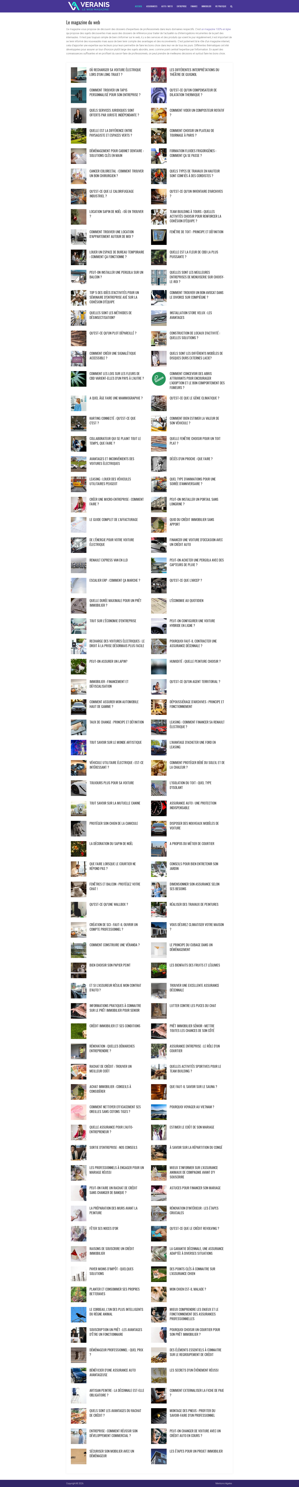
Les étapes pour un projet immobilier (196, 1451)
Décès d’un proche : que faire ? (191, 458)
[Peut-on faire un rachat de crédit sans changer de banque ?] (78, 1193)
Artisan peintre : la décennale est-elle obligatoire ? (117, 1392)
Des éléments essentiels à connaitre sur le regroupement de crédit (195, 1352)
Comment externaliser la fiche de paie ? (197, 1392)
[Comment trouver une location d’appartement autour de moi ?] (78, 237)
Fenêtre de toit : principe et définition (196, 231)
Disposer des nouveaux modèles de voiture (194, 825)
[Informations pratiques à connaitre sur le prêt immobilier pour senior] (78, 1011)
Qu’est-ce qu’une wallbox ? (109, 904)
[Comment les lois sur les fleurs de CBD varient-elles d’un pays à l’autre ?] (78, 379)
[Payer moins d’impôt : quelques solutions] (78, 1274)
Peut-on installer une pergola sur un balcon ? (116, 274)
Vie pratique (220, 6)
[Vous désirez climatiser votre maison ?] (159, 930)
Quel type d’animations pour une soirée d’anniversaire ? (193, 481)
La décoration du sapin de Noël (111, 843)
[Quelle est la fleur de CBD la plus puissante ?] (159, 257)
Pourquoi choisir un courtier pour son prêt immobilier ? (195, 1332)
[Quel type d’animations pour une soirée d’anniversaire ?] (159, 484)
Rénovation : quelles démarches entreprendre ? (112, 1048)
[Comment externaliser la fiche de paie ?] (159, 1395)
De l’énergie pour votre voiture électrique (112, 542)
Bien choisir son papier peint (110, 964)
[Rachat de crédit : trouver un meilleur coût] (78, 1071)
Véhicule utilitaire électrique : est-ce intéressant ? (117, 765)
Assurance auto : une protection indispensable (193, 805)
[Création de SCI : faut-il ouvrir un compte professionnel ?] (78, 930)
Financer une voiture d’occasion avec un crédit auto (196, 542)
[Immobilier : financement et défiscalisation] (78, 687)
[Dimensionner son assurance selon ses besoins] (159, 889)
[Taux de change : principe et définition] (78, 727)
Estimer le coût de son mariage (192, 1126)
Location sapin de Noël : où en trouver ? (116, 214)
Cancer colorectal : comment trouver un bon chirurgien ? (117, 173)
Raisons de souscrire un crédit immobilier (112, 1251)
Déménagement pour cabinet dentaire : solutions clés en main (117, 153)
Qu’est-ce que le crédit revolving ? (194, 1228)
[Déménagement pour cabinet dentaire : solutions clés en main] (78, 156)
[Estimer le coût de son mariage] (159, 1132)
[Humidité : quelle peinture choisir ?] (159, 666)
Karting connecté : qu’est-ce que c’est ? (113, 420)
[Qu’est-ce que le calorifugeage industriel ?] (78, 196)
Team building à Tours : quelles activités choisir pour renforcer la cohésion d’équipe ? (195, 216)
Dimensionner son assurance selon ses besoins (194, 886)
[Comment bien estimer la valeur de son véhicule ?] (159, 423)
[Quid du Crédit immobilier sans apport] (159, 525)
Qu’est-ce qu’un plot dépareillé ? (113, 332)
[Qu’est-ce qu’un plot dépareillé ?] (78, 338)
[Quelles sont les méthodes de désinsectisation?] (78, 318)
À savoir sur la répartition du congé (196, 1147)
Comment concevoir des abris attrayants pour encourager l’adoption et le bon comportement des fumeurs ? (197, 380)
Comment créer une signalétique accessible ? (113, 355)
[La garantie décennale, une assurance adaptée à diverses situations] (159, 1254)
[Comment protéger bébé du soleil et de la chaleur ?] (159, 768)
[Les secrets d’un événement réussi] (159, 1375)
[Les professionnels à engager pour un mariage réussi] (78, 1173)
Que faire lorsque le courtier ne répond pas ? (113, 866)
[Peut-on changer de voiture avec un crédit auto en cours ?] (159, 1436)
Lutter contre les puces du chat (193, 1005)
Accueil (138, 6)
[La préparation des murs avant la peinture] (78, 1213)
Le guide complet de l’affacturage (114, 519)
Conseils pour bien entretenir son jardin (194, 866)
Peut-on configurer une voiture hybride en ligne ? (192, 623)
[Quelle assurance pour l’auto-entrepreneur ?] (78, 1132)
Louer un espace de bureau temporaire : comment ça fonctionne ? (117, 254)
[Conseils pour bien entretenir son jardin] (159, 869)
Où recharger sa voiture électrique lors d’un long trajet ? (115, 72)
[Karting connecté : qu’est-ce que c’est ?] (78, 423)
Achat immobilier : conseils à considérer (110, 1089)
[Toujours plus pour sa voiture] (78, 788)
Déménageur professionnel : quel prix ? (116, 1352)
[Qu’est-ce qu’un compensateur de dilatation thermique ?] (159, 95)
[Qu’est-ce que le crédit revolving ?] (159, 1233)
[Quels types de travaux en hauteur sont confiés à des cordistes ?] (159, 176)
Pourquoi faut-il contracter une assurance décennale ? (193, 643)
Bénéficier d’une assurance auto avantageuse (113, 1372)
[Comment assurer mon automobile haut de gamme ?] (78, 707)
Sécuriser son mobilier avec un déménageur (112, 1453)
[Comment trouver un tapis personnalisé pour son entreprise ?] (78, 95)
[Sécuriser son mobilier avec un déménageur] (78, 1456)
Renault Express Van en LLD (109, 559)
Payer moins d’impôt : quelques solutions (111, 1271)
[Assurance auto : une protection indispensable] (159, 808)
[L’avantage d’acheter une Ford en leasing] (159, 747)
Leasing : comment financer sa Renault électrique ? (197, 724)
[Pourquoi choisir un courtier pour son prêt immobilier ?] (159, 1335)
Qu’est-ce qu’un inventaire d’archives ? (196, 193)
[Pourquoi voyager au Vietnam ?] (159, 1112)
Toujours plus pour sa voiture (112, 782)
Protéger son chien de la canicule (114, 823)
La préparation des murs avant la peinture (114, 1210)
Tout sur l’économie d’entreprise (113, 620)
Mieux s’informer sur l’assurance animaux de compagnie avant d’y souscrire (194, 1172)
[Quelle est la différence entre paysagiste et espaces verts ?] (78, 136)
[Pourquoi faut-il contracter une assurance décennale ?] (159, 646)
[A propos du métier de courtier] (159, 849)
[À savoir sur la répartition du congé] (159, 1152)
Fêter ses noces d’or (104, 1228)
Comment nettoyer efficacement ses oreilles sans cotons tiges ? (115, 1109)
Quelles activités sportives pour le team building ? (195, 1068)
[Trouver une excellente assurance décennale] (159, 990)
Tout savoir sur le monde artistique (116, 742)
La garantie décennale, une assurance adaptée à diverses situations (197, 1251)
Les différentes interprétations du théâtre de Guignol (194, 72)
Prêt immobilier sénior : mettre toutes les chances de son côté (192, 1028)
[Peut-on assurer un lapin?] (78, 666)
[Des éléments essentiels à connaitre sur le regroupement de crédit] (159, 1355)
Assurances (151, 6)
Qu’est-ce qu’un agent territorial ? (195, 681)
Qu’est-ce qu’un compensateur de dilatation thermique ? (193, 92)
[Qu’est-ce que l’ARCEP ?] (159, 585)
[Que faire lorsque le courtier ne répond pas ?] (78, 869)
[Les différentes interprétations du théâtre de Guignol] (159, 75)
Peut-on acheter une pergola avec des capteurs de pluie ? (197, 562)
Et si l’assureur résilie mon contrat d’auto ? (115, 987)
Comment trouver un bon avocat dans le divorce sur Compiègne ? (196, 295)
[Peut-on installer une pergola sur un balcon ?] (78, 277)
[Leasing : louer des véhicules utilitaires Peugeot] (78, 484)
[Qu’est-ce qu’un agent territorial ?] (159, 687)
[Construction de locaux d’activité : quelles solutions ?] (159, 338)
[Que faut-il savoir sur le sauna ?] (159, 1092)
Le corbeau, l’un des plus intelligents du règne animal (116, 1311)
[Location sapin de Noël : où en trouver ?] (78, 217)
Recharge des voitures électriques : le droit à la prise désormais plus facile (117, 643)
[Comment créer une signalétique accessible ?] (78, 358)
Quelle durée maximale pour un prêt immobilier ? (115, 603)
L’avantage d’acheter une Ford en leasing (193, 744)
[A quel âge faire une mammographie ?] (78, 403)
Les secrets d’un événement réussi (194, 1370)
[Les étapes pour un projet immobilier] (159, 1456)
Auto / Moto (167, 6)
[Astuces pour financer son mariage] (159, 1193)
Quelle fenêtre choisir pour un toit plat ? (195, 441)
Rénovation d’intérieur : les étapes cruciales (194, 1210)
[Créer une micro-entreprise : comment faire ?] (78, 504)
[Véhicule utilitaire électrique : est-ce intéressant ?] (78, 768)
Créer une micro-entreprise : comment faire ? (117, 501)
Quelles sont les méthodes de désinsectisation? (111, 315)
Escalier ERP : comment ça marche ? (115, 580)
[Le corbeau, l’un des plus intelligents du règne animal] (78, 1314)
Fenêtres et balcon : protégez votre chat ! (115, 886)
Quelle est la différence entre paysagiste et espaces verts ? (111, 133)
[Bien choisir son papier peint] (78, 970)
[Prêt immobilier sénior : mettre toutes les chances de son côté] (159, 1031)
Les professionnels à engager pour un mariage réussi (117, 1170)
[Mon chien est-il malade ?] (159, 1294)
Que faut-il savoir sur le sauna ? (193, 1086)
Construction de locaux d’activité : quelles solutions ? (195, 335)
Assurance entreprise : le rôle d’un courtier (195, 1048)
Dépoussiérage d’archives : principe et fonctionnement (197, 704)
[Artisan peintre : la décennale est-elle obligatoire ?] (78, 1395)
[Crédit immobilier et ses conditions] (78, 1031)
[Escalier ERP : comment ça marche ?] (78, 585)
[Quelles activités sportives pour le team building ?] (159, 1071)
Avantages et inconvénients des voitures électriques (112, 461)
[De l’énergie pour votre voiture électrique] (78, 545)
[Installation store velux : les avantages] (159, 318)
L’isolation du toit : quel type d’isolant (190, 785)
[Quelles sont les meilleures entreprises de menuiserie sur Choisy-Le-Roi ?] (159, 277)
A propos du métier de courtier (192, 843)
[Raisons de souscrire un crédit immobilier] (78, 1254)
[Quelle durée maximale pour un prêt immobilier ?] (78, 606)
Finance (194, 6)
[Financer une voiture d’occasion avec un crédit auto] (159, 545)
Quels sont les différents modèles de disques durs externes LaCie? (196, 355)
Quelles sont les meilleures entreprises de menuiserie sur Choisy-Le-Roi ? (197, 277)
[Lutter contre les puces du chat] (159, 1011)
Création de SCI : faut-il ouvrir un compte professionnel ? (114, 927)
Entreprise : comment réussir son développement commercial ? (114, 1433)
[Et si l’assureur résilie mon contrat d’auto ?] (78, 990)
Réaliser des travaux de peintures (194, 904)
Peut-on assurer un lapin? (108, 661)
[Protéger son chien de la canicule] (78, 828)
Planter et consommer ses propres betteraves (115, 1291)
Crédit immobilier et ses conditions (115, 1025)
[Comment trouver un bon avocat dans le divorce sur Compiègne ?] (159, 298)
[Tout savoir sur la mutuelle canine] (78, 808)
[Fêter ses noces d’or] (78, 1233)
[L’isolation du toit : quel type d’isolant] (159, 788)
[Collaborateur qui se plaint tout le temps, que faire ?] (78, 444)
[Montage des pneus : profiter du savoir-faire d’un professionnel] (159, 1416)
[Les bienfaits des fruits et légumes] (159, 970)
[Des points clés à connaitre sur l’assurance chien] (159, 1274)
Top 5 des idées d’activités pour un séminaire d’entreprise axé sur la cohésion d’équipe (114, 297)
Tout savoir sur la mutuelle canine (115, 802)
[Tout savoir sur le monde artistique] (78, 747)
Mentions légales (224, 1483)
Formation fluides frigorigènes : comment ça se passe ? (193, 153)
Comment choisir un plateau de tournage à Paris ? (192, 133)
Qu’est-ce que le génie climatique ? (194, 397)
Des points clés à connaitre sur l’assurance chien (192, 1271)
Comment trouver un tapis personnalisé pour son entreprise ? (115, 92)
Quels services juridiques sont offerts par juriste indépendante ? (114, 112)
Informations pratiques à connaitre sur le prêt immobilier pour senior (115, 1008)
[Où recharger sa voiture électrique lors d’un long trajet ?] (78, 75)
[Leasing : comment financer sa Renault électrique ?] (159, 727)
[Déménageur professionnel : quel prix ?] (78, 1355)
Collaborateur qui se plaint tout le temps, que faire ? (115, 441)
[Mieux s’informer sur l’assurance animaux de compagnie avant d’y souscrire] (159, 1173)
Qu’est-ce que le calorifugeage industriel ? (112, 193)
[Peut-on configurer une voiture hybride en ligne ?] (159, 626)
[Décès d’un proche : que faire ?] (159, 464)
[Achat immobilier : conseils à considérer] (78, 1092)
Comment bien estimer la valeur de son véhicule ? (194, 420)
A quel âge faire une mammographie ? (116, 397)
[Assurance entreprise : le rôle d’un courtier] (159, 1051)
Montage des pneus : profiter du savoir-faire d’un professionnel (192, 1413)
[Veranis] (89, 5)
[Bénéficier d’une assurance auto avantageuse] (78, 1375)
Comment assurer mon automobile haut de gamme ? (114, 704)
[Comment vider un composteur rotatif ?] (159, 115)
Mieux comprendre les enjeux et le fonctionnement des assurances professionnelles (194, 1314)
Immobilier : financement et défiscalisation (109, 684)
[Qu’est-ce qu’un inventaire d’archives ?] (159, 196)
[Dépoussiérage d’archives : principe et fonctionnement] (159, 707)
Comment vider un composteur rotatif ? (197, 112)
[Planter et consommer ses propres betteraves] (78, 1294)
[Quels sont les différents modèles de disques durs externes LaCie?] (159, 358)
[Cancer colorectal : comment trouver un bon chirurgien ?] (78, 176)
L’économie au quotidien (186, 600)
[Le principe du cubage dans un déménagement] (159, 950)
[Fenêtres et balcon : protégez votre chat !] (78, 889)
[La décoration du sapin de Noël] (78, 849)
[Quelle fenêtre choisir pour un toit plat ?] (159, 444)
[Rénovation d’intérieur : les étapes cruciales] (159, 1213)
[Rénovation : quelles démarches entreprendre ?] (78, 1051)
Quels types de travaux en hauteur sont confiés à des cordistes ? (195, 173)
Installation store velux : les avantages (191, 315)
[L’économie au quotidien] (159, 606)
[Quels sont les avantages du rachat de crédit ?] (78, 1416)
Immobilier (206, 6)
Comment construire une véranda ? (115, 944)
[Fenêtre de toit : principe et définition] (159, 237)
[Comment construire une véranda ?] (78, 950)
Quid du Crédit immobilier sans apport (192, 522)
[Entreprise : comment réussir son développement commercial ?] (78, 1436)
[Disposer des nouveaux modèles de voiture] (159, 828)
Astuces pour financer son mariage (195, 1187)
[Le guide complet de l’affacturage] (78, 525)
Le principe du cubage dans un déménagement (191, 947)
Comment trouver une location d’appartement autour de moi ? (112, 234)
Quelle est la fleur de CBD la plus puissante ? (194, 254)
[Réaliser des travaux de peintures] (159, 909)
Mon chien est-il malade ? (188, 1289)
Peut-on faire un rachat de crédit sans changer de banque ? (113, 1190)
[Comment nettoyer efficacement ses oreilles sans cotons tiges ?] (78, 1112)
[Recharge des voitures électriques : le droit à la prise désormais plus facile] (78, 646)
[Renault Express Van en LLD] (78, 565)
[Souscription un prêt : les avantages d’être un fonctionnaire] (78, 1335)
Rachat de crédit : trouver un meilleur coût (111, 1068)
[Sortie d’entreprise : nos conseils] (78, 1152)
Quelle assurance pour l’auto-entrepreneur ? (111, 1129)
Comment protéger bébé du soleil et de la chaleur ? (197, 765)
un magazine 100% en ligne (216, 29)
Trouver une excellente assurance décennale (194, 987)
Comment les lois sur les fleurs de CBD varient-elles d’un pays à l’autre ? (117, 376)
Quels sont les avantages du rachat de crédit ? (115, 1413)
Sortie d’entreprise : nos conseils (113, 1147)
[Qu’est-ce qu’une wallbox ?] (78, 909)
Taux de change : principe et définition (117, 721)
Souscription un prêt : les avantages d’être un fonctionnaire (116, 1332)
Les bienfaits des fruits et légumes (195, 964)
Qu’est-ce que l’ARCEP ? (186, 580)
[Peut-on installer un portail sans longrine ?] (159, 504)
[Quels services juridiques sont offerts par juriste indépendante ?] (78, 115)
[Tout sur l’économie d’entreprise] (78, 626)
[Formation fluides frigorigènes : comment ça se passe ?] (159, 156)
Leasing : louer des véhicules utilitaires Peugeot (110, 481)
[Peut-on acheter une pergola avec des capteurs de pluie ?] (159, 565)
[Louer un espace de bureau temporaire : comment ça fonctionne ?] (78, 257)
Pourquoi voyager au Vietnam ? (192, 1106)
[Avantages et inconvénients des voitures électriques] (78, 464)
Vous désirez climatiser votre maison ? (197, 927)
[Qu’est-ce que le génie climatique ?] (159, 403)
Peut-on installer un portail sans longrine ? (194, 501)
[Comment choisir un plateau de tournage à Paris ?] (159, 136)
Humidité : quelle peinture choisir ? (195, 661)
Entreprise (182, 6)
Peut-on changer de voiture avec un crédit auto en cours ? (195, 1433)
